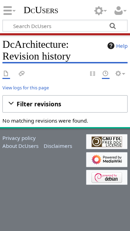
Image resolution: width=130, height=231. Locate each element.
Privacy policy (19, 137)
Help (122, 45)
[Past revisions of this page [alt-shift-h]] (106, 74)
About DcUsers (20, 145)
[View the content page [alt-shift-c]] (6, 74)
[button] (65, 104)
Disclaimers (58, 145)
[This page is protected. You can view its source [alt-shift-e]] (93, 74)
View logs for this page (25, 88)
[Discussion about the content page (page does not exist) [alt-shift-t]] (22, 74)
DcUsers (41, 10)
